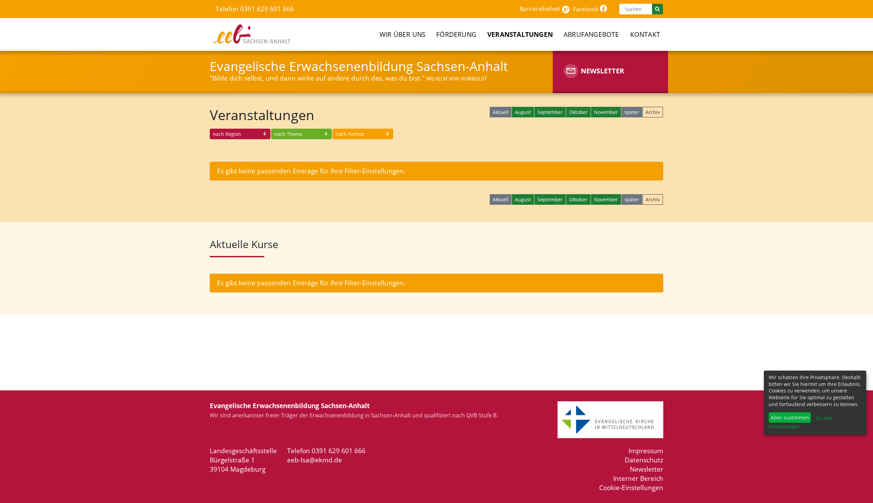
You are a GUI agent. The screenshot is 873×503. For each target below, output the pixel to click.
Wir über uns (402, 34)
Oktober (578, 112)
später (631, 112)
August (523, 112)
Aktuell (500, 112)
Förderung (456, 34)
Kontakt (645, 34)
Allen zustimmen (790, 417)
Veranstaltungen (520, 34)
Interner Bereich (638, 478)
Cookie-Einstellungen (631, 487)
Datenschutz (644, 459)
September (550, 112)
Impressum (645, 450)
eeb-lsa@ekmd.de (314, 459)
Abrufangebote (591, 34)
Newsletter (646, 469)
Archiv (653, 112)
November (606, 112)
